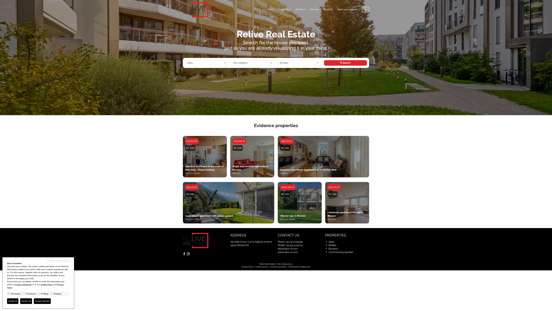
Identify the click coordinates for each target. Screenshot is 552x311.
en (365, 9)
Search (346, 62)
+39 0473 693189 (294, 241)
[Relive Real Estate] (196, 9)
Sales (331, 241)
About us (300, 9)
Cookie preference (23, 284)
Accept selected (42, 301)
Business (333, 248)
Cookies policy (261, 267)
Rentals (332, 245)
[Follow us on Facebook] (185, 254)
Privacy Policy (247, 267)
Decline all (26, 301)
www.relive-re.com (288, 252)
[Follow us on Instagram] (189, 254)
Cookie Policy (47, 284)
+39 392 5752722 (294, 245)
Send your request (347, 9)
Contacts (328, 9)
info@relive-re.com (288, 248)
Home (270, 9)
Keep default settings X (59, 260)
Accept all (12, 301)
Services (314, 9)
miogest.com (304, 267)
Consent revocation (278, 267)
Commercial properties (341, 252)
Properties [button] (283, 9)
